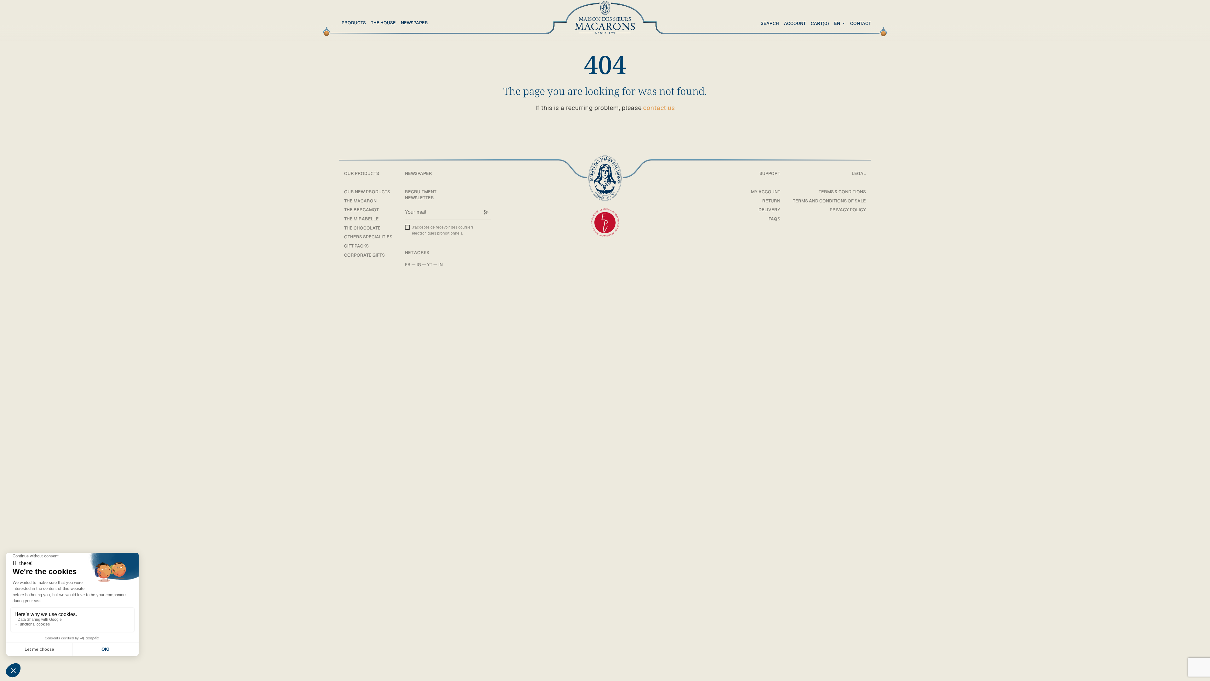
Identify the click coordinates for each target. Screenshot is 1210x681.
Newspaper (414, 22)
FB (408, 264)
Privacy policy (848, 209)
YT (429, 264)
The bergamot (361, 209)
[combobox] (840, 23)
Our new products (367, 191)
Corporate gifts (364, 255)
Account (795, 23)
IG (419, 264)
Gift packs (356, 245)
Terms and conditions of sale (829, 200)
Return (771, 200)
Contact (860, 23)
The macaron (360, 200)
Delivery (769, 209)
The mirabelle (361, 218)
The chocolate (362, 227)
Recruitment (420, 191)
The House (383, 22)
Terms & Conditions (842, 191)
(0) (820, 23)
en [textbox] (837, 23)
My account (765, 191)
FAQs (774, 218)
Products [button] (354, 22)
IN (440, 264)
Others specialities (368, 236)
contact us (659, 107)
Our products (361, 173)
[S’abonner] (486, 212)
